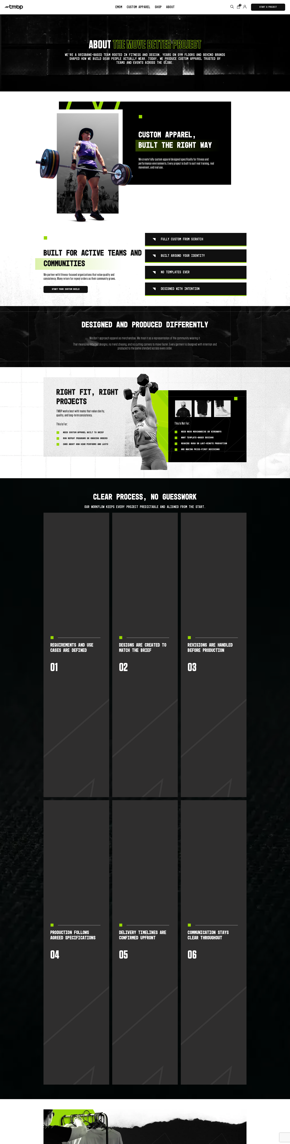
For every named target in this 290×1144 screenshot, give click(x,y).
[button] (158, 7)
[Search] (232, 7)
